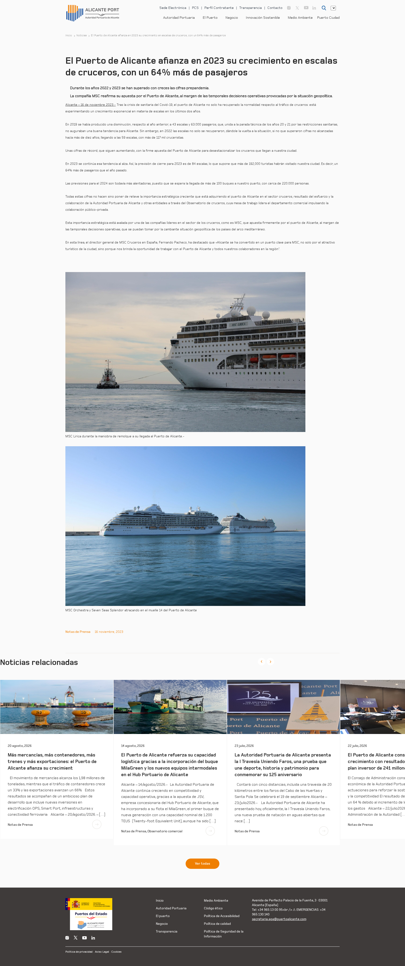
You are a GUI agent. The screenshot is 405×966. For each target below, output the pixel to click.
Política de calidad (217, 923)
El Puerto (210, 17)
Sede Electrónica (172, 8)
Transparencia (250, 8)
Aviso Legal (102, 951)
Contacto (274, 8)
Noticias (81, 35)
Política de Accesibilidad (222, 916)
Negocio (231, 17)
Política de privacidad (79, 951)
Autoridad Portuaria (179, 17)
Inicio (68, 35)
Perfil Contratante (219, 8)
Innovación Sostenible (263, 17)
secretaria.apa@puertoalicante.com (279, 919)
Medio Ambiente (300, 17)
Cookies (116, 951)
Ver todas (202, 863)
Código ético (213, 908)
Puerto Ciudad (328, 17)
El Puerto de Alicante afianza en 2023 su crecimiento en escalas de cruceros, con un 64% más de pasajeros (158, 35)
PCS (195, 8)
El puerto (163, 916)
